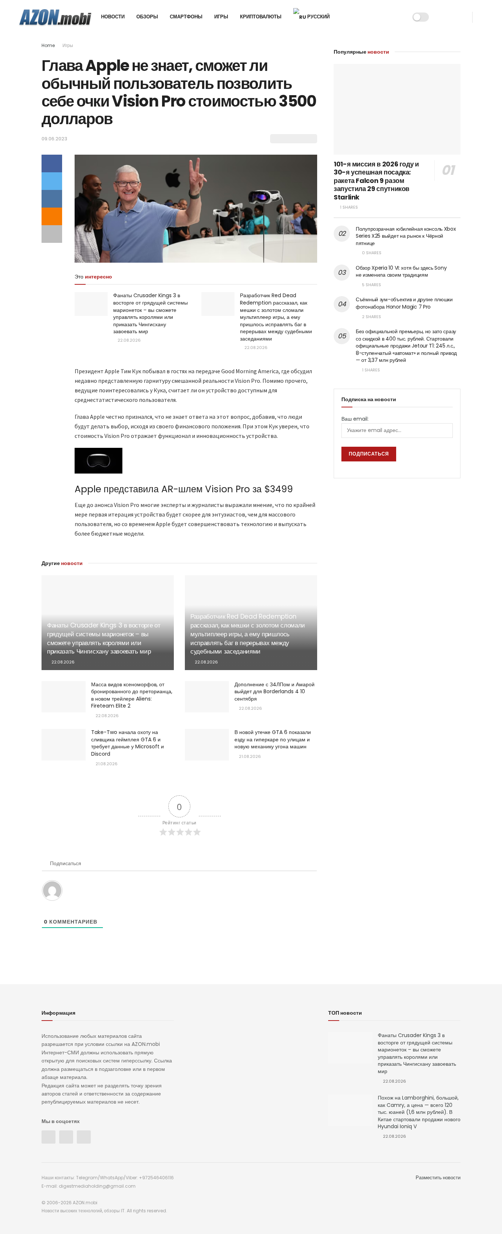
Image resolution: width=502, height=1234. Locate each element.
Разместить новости (438, 1177)
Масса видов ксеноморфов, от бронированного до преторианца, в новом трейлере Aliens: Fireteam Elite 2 (131, 695)
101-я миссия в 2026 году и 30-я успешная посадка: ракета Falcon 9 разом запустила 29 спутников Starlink (376, 180)
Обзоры (147, 16)
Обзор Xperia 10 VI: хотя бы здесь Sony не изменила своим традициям (401, 271)
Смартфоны (186, 16)
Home (48, 45)
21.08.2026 (106, 764)
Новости (113, 16)
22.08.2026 (128, 340)
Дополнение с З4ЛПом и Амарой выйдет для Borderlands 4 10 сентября (274, 691)
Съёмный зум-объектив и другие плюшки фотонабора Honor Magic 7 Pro (404, 303)
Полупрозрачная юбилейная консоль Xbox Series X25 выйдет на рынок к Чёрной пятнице (406, 236)
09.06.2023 (54, 138)
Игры (221, 16)
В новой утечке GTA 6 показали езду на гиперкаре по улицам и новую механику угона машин (272, 739)
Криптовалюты (261, 16)
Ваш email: (355, 418)
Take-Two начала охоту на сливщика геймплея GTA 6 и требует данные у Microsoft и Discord (127, 743)
